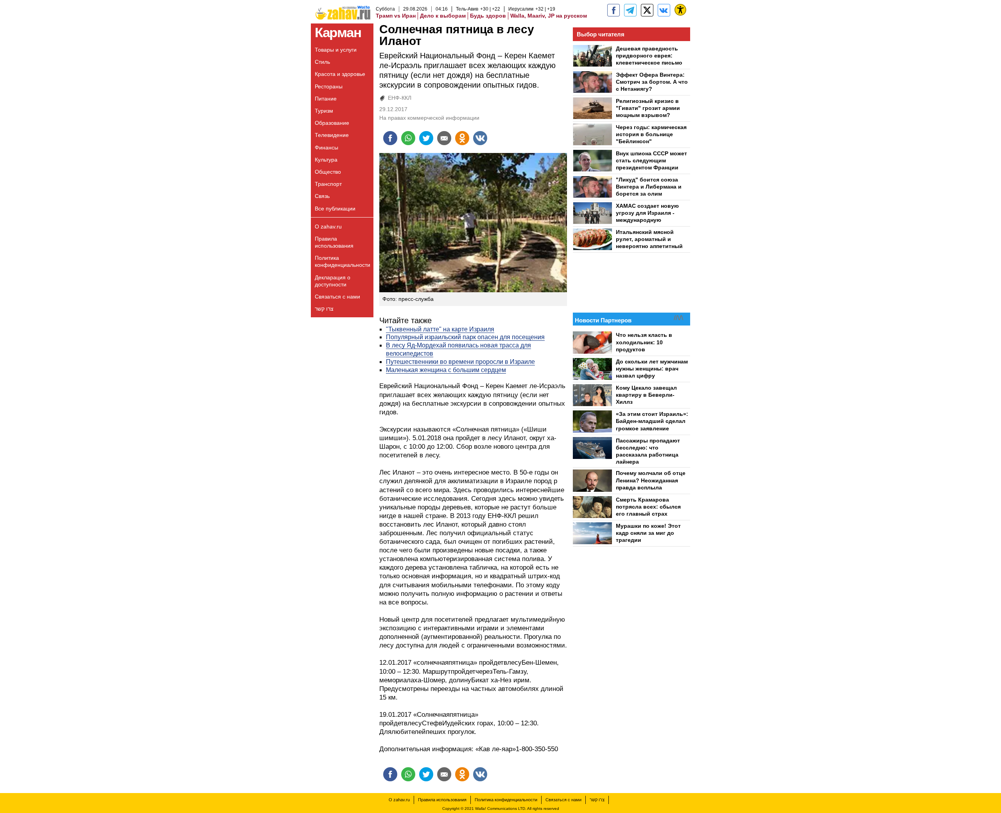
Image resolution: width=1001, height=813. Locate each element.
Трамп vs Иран (396, 16)
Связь (322, 196)
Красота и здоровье (340, 74)
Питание (326, 98)
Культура (326, 159)
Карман (338, 32)
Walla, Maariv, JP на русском (548, 16)
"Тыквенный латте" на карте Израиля (440, 329)
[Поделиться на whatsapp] (408, 138)
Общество (328, 172)
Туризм (324, 111)
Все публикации (335, 208)
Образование (332, 123)
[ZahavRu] (647, 10)
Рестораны (329, 86)
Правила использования (334, 242)
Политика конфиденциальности (342, 261)
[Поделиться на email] (444, 138)
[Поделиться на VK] (480, 138)
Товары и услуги (336, 50)
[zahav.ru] (613, 10)
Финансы (326, 147)
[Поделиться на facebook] (390, 138)
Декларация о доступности (332, 281)
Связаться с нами (337, 296)
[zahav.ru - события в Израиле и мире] (630, 10)
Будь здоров (488, 16)
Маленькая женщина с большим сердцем (446, 370)
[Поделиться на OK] (462, 138)
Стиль (322, 62)
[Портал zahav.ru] (664, 10)
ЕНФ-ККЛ (399, 98)
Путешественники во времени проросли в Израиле (460, 361)
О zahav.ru (328, 226)
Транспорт (328, 184)
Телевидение (332, 135)
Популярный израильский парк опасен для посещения (465, 337)
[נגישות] (680, 10)
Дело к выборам (443, 16)
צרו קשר (324, 309)
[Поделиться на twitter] (426, 138)
